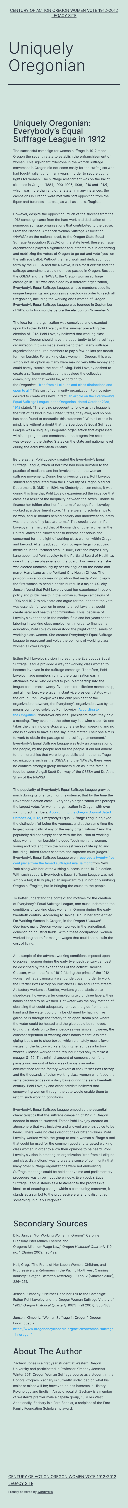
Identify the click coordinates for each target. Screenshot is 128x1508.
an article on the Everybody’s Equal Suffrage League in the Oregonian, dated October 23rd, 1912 (63, 401)
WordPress (45, 1492)
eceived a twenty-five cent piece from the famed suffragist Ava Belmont (63, 860)
